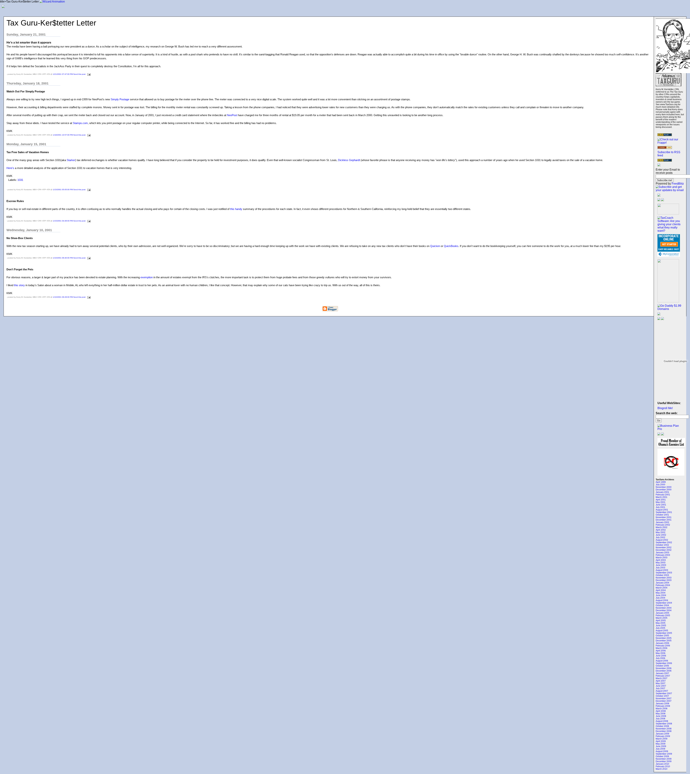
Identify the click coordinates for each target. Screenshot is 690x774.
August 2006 (662, 660)
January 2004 (662, 582)
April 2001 (661, 499)
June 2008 (661, 716)
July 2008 (660, 718)
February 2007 (663, 676)
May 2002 (660, 532)
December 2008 (663, 731)
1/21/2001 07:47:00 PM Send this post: (69, 74)
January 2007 (662, 673)
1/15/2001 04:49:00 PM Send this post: (69, 221)
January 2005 (662, 613)
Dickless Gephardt (349, 160)
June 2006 (661, 655)
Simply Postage (120, 99)
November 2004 (663, 608)
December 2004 (663, 610)
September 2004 (664, 603)
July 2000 (660, 484)
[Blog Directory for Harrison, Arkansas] (664, 147)
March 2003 (661, 557)
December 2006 (663, 671)
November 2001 (663, 517)
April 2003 (661, 560)
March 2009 (661, 739)
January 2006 (662, 643)
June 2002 (661, 535)
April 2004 (661, 590)
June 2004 (661, 595)
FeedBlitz (678, 183)
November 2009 (663, 759)
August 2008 (662, 721)
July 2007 (660, 688)
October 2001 (662, 515)
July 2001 (660, 507)
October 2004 (662, 605)
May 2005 (660, 623)
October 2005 (662, 635)
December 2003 (663, 580)
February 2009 (663, 736)
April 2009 (661, 741)
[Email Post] (88, 74)
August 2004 (662, 600)
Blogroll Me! (665, 408)
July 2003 (660, 567)
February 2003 (663, 555)
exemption (147, 277)
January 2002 (662, 522)
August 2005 (662, 630)
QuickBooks (451, 246)
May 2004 (660, 593)
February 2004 (663, 585)
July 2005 (660, 628)
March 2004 (661, 588)
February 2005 (663, 615)
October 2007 (662, 696)
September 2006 (664, 663)
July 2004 (660, 598)
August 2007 (662, 691)
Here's (10, 168)
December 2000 (663, 489)
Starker (71, 160)
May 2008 (660, 713)
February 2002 (663, 525)
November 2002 (663, 547)
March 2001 (661, 497)
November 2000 (663, 487)
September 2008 (664, 723)
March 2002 (661, 527)
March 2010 (661, 769)
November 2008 (663, 728)
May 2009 (660, 744)
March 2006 (661, 648)
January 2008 (662, 703)
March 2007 (661, 678)
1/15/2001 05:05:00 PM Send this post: (69, 190)
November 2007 (663, 698)
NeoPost (232, 115)
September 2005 (664, 633)
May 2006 (660, 653)
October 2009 (662, 756)
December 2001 (663, 520)
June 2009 (661, 746)
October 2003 (662, 575)
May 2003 (660, 562)
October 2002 (662, 545)
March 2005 (661, 618)
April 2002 (661, 530)
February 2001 (663, 494)
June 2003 (661, 565)
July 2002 (660, 537)
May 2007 (660, 683)
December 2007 (663, 701)
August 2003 (662, 570)
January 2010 (662, 764)
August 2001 (662, 510)
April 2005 (661, 620)
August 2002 (662, 540)
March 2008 (661, 708)
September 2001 (664, 512)
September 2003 (664, 572)
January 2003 (662, 552)
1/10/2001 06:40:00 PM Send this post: (69, 258)
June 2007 (661, 686)
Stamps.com (80, 123)
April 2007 (661, 681)
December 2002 (663, 550)
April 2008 (661, 711)
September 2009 (664, 754)
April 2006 (661, 650)
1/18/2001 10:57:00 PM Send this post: (69, 135)
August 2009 (662, 751)
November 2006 (663, 668)
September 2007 (664, 693)
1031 (20, 179)
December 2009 (663, 761)
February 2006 (663, 645)
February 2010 (663, 766)
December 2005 (663, 640)
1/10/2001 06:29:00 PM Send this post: (69, 297)
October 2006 (662, 666)
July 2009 (660, 749)
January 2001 (662, 492)
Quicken (435, 246)
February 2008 (663, 706)
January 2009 (662, 733)
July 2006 (660, 658)
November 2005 (663, 638)
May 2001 (660, 502)
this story (20, 285)
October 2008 (662, 726)
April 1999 (661, 482)
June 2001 (661, 504)
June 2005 (661, 625)
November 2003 (663, 577)
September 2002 (664, 542)
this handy (236, 208)
